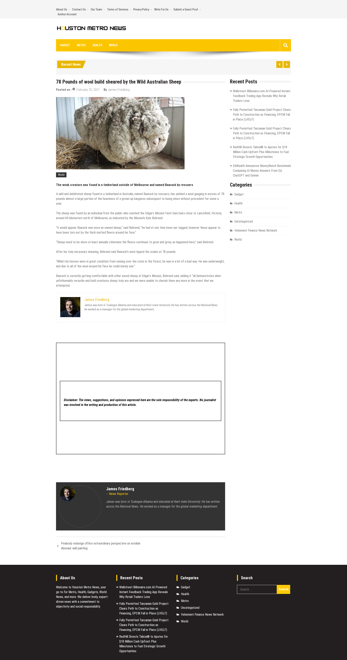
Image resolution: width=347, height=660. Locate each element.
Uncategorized (243, 221)
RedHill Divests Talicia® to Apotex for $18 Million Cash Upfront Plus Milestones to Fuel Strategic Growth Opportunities (261, 152)
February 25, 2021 (88, 90)
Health (97, 45)
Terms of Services (117, 9)
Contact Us (79, 9)
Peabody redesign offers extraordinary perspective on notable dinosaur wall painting (100, 545)
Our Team (96, 9)
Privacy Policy (141, 9)
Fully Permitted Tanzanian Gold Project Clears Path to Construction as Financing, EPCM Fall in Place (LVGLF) (262, 114)
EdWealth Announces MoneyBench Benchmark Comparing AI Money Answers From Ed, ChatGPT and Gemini (262, 170)
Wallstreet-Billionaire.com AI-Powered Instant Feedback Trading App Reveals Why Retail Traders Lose (261, 96)
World (113, 45)
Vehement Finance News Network (255, 230)
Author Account (67, 14)
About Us (61, 9)
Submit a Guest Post (186, 9)
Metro (81, 45)
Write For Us (161, 9)
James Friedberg (119, 90)
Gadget (65, 45)
